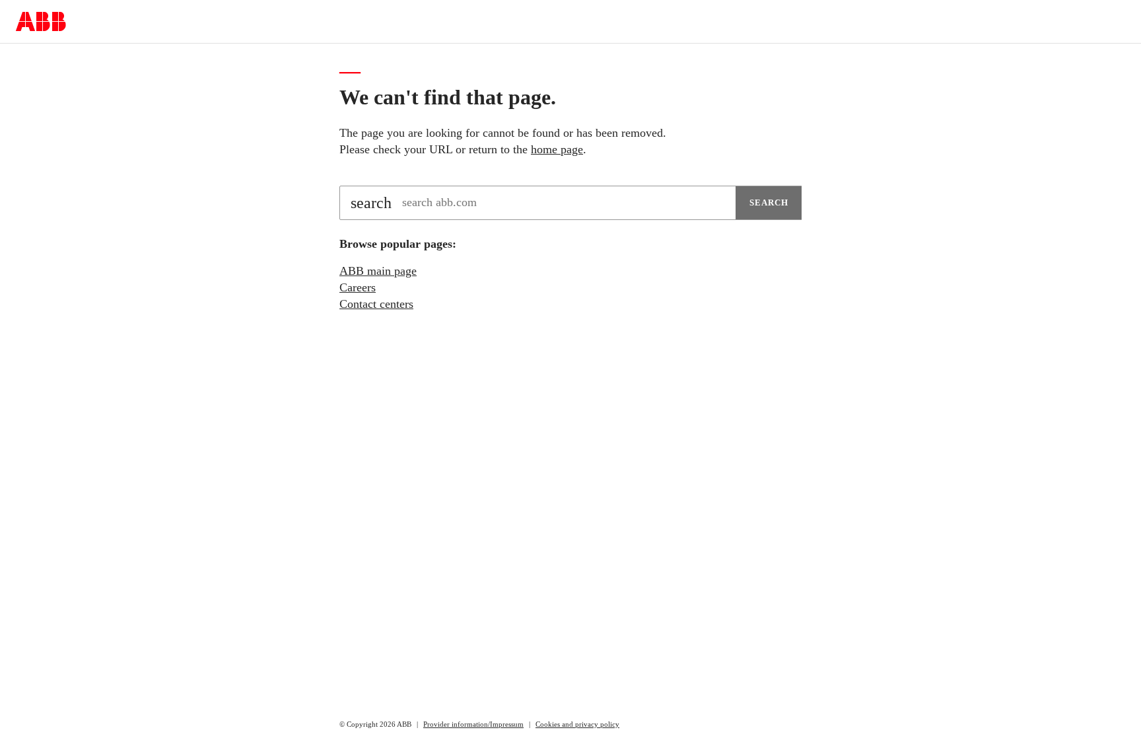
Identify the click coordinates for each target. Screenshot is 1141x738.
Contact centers (376, 304)
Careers (357, 287)
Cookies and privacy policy (577, 724)
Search (768, 202)
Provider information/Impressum (473, 724)
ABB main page (378, 270)
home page (557, 149)
